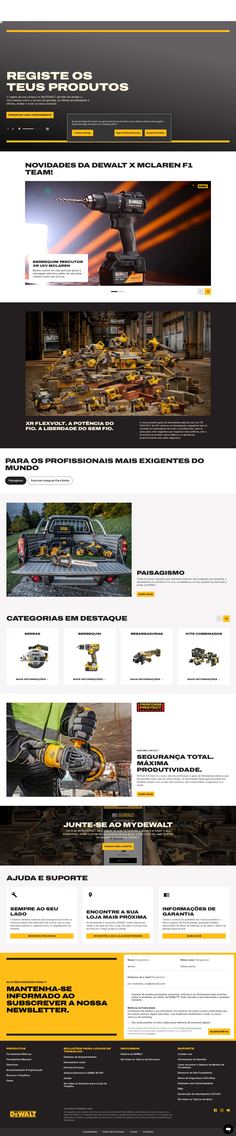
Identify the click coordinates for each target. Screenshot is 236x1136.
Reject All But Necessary (128, 133)
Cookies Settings (82, 133)
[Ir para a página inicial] (23, 1114)
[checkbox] (129, 997)
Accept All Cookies (156, 133)
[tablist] (118, 481)
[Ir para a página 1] (114, 291)
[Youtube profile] (228, 1110)
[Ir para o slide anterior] (200, 291)
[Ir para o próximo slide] (208, 291)
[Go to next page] (39, 129)
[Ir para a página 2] (121, 291)
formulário (150, 1033)
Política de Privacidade (190, 1028)
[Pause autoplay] (47, 129)
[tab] (15, 481)
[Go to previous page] (8, 129)
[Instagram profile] (221, 1110)
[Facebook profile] (215, 1110)
